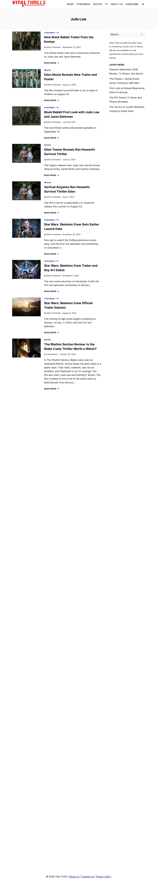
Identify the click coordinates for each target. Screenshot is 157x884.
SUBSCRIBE (132, 4)
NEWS (70, 4)
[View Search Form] (143, 4)
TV (106, 4)
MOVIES (97, 4)
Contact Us (88, 876)
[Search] (142, 34)
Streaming (49, 33)
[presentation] (26, 41)
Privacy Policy (103, 876)
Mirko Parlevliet (53, 47)
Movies (47, 70)
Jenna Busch (52, 354)
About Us (74, 876)
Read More (51, 63)
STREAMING (83, 4)
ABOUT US (117, 4)
